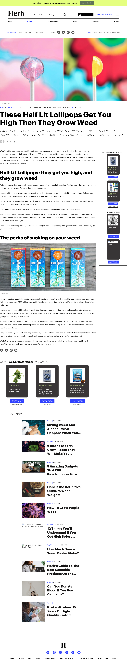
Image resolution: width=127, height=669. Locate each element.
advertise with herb (104, 15)
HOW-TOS (30, 21)
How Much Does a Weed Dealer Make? (63, 551)
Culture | (50, 524)
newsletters (103, 658)
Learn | (50, 421)
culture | (50, 441)
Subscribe (87, 15)
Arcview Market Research (70, 302)
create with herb (86, 658)
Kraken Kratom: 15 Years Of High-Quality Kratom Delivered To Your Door (61, 611)
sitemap (115, 658)
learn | (50, 462)
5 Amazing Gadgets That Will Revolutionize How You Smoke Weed (62, 470)
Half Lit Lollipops (66, 193)
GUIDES (116, 21)
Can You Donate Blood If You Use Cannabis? (60, 590)
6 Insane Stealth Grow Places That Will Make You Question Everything (63, 450)
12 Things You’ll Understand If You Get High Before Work (61, 533)
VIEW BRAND (113, 237)
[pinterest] (68, 32)
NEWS (10, 21)
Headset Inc (89, 310)
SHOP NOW (113, 177)
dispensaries (50, 658)
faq (29, 658)
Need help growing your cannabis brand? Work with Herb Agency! (55, 3)
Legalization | (52, 545)
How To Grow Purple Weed (63, 509)
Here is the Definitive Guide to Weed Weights (64, 491)
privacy (12, 658)
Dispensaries (53, 21)
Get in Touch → (87, 3)
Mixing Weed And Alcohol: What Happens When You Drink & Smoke (62, 429)
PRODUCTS (95, 21)
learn (9, 107)
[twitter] (63, 32)
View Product (113, 180)
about (38, 658)
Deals (75, 21)
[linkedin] (73, 32)
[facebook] (58, 32)
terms (21, 658)
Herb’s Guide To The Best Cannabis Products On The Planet (63, 570)
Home (2, 107)
